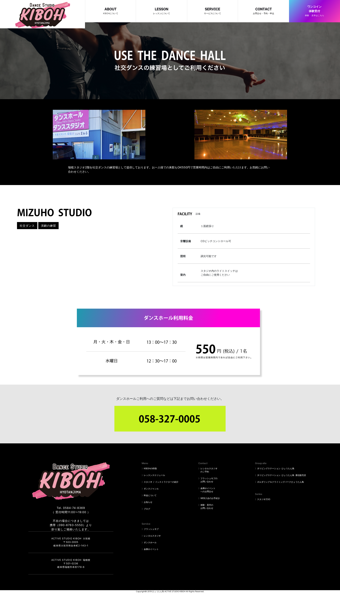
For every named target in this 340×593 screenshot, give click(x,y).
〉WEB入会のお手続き (209, 498)
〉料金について (149, 495)
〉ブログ (146, 508)
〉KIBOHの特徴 (149, 468)
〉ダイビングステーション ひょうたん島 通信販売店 (280, 475)
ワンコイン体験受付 (314, 10)
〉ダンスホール (149, 542)
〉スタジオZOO (262, 499)
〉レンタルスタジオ (151, 535)
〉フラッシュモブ (150, 529)
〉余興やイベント (150, 549)
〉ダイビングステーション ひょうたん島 (274, 468)
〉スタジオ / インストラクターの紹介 (160, 482)
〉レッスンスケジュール (153, 475)
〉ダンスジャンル (150, 488)
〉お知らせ (147, 502)
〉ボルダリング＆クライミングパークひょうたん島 (279, 482)
